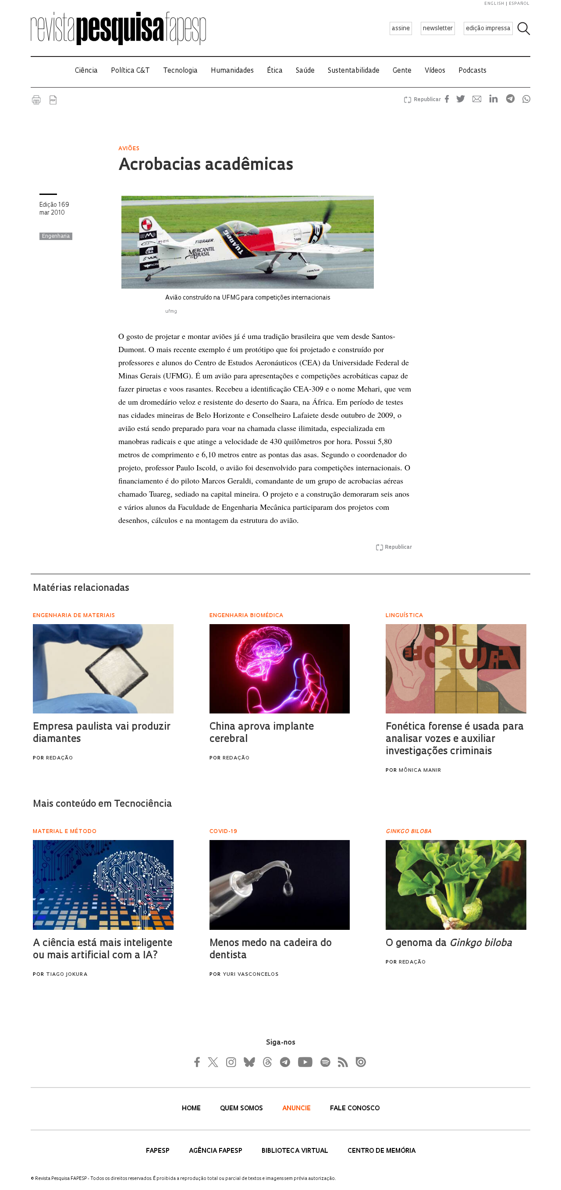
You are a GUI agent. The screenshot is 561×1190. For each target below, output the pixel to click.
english (494, 4)
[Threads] (266, 1062)
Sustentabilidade (354, 71)
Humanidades (232, 71)
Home (192, 1108)
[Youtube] (305, 1062)
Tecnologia (180, 71)
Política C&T (130, 71)
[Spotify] (324, 1062)
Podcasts (472, 71)
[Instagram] (230, 1062)
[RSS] (340, 1062)
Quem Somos (242, 1108)
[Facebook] (199, 1062)
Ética (275, 71)
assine (401, 28)
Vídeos (435, 71)
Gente (402, 71)
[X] (213, 1062)
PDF (53, 100)
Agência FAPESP (216, 1151)
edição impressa (488, 28)
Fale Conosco (355, 1108)
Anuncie (297, 1108)
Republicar (426, 99)
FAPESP (158, 1151)
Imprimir (36, 100)
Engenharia (56, 236)
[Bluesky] (248, 1062)
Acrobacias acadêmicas (205, 166)
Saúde (305, 71)
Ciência (86, 71)
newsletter (438, 28)
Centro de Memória (381, 1151)
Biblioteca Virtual (296, 1151)
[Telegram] (284, 1062)
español (519, 4)
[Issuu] (358, 1062)
